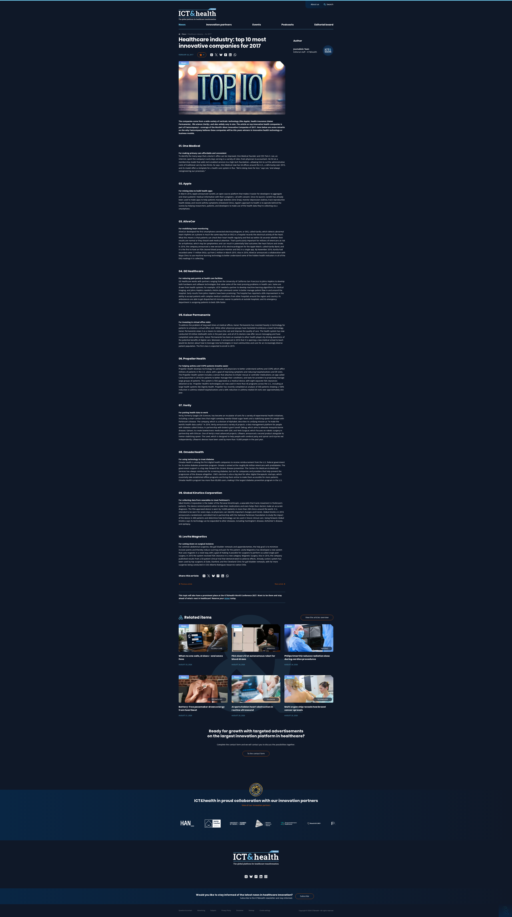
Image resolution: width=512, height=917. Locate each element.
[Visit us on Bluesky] (251, 876)
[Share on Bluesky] (221, 54)
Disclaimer (239, 910)
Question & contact (185, 910)
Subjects (213, 910)
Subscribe (304, 896)
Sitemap (251, 910)
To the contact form (256, 753)
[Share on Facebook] (225, 54)
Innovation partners (219, 24)
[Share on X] (216, 54)
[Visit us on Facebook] (256, 876)
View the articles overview (317, 617)
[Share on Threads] (211, 54)
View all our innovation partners (256, 805)
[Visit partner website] (180, 824)
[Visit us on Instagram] (265, 876)
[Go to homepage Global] (197, 14)
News (182, 24)
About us (315, 4)
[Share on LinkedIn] (230, 54)
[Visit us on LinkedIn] (260, 876)
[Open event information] (505, 910)
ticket (227, 598)
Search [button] (330, 4)
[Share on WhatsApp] (235, 54)
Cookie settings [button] (265, 910)
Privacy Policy (226, 910)
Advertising (201, 910)
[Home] (179, 34)
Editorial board (323, 24)
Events (256, 24)
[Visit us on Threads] (246, 876)
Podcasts (287, 24)
